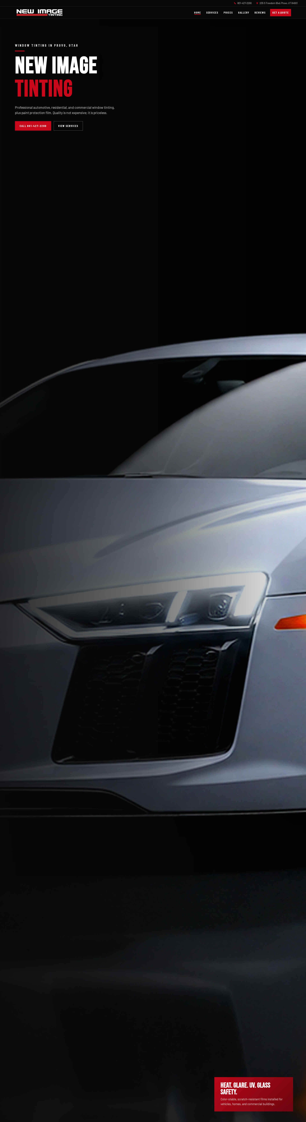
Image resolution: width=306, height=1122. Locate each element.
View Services (68, 125)
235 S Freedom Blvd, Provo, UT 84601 (279, 3)
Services (212, 12)
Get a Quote (280, 12)
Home (197, 12)
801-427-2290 (244, 3)
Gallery (243, 12)
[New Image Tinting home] (39, 13)
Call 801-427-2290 (33, 125)
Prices (228, 12)
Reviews (260, 12)
